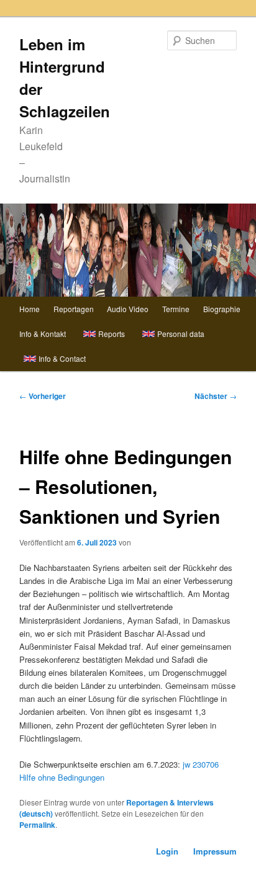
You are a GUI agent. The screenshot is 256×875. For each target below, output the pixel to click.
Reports (111, 333)
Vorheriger (42, 396)
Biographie (221, 308)
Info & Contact (62, 358)
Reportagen (73, 308)
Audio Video (128, 308)
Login (167, 851)
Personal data (180, 333)
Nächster (215, 396)
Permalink (37, 824)
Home (29, 308)
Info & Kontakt (42, 333)
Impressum (215, 851)
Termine (176, 308)
